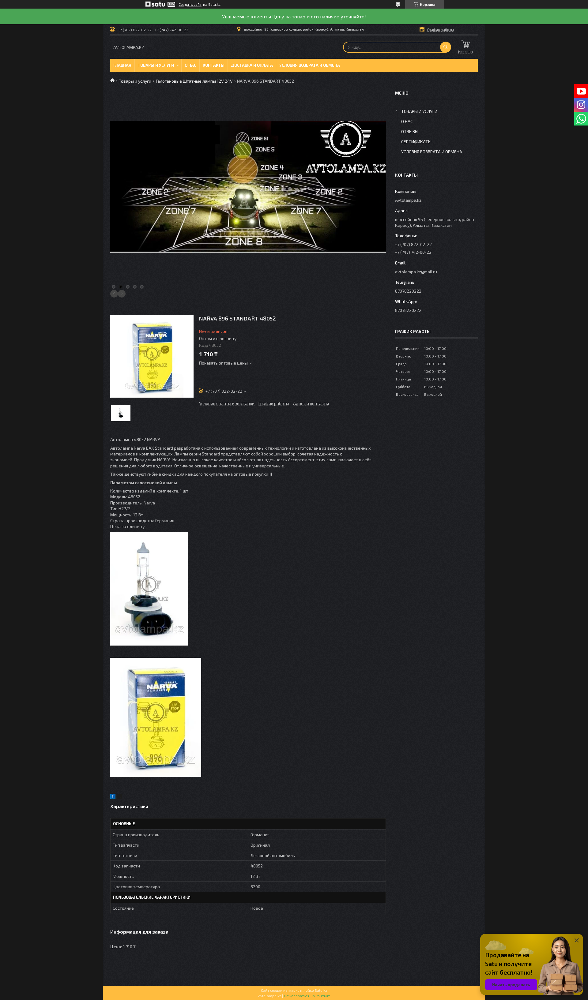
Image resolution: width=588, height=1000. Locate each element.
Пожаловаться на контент (307, 996)
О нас (190, 65)
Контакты (213, 65)
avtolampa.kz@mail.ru (416, 271)
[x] (119, 797)
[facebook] (112, 797)
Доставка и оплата (252, 65)
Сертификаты (416, 141)
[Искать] (445, 47)
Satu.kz (321, 990)
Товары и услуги (156, 65)
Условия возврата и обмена (309, 65)
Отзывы (409, 131)
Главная (122, 65)
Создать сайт (190, 4)
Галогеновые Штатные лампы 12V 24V (194, 81)
